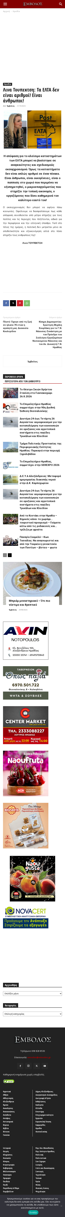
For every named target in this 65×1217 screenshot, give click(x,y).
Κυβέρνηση (7, 1168)
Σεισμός (39, 1164)
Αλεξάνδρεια (8, 1101)
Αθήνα (5, 1094)
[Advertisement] (32, 47)
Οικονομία (7, 1174)
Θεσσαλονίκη (41, 1131)
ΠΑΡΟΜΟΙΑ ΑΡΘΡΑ (14, 376)
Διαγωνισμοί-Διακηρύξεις (46, 1094)
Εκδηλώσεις (41, 1101)
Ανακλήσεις (8, 1108)
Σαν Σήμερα (41, 1161)
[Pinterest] (20, 303)
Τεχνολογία (41, 1174)
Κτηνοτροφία (9, 1164)
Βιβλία (6, 1128)
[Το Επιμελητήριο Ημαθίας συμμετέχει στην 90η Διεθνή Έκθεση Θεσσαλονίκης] (10, 407)
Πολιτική (39, 1154)
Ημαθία (16, 11)
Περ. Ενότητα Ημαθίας (45, 1151)
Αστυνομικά (8, 1121)
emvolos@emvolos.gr (39, 1057)
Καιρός (6, 1151)
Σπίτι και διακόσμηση (45, 1168)
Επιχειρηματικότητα (45, 1114)
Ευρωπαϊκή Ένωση (43, 1121)
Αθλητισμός (8, 1098)
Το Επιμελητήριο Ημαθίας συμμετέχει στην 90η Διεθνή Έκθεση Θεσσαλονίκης (37, 407)
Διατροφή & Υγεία (43, 1098)
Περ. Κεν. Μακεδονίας (45, 1148)
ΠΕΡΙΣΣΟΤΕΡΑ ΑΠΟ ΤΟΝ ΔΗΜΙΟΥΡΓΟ (22, 381)
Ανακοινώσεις (9, 1111)
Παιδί (5, 1184)
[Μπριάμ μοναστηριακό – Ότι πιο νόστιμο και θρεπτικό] (32, 583)
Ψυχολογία (40, 1191)
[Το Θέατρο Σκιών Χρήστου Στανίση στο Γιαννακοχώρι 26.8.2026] (10, 393)
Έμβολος (11, 106)
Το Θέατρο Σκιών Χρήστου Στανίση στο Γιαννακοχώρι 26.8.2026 (36, 393)
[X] (13, 303)
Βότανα (6, 1131)
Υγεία (38, 1181)
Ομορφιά (7, 1178)
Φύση (38, 1184)
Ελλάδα (39, 1108)
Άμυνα (5, 1104)
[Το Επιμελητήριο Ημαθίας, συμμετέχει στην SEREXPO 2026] (10, 465)
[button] (5, 4)
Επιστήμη (40, 1111)
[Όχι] (61, 1205)
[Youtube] (45, 1066)
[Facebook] (6, 303)
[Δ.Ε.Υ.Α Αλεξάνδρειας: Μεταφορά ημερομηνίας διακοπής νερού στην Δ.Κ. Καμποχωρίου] (10, 479)
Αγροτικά (7, 1091)
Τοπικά (39, 1178)
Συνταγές (40, 1171)
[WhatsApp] (27, 303)
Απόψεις (6, 1118)
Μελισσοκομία (9, 1171)
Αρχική (6, 11)
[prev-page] (5, 555)
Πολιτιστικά (41, 1158)
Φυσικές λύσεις (42, 1188)
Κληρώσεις (7, 1154)
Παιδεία (6, 1181)
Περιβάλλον (8, 1191)
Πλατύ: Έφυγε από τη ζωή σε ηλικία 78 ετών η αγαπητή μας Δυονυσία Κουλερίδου (17, 326)
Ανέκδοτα (7, 1114)
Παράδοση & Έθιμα (11, 1188)
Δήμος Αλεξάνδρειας (44, 1091)
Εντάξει (33, 1212)
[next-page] (10, 555)
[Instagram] (28, 1066)
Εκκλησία (40, 1104)
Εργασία (39, 1118)
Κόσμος (6, 1161)
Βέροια (6, 1125)
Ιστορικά (7, 1148)
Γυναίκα (6, 1135)
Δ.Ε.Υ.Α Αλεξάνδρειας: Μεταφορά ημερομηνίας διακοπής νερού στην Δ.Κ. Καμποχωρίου (40, 480)
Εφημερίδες (40, 1125)
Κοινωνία (7, 1158)
